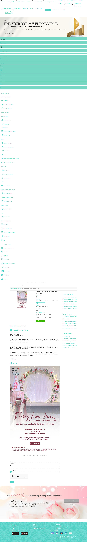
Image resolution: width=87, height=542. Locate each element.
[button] (1, 27)
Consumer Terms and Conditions (62, 526)
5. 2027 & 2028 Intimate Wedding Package (70, 306)
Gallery (24, 326)
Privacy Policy (58, 525)
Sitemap (12, 528)
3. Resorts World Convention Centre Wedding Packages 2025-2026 (70, 301)
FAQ (11, 524)
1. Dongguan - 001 (66, 336)
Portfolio (80, 0)
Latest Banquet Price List (50, 2)
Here (14, 359)
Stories (60, 3)
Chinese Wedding (69, 3)
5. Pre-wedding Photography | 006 (70, 345)
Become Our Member (27, 8)
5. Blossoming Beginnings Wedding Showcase (70, 325)
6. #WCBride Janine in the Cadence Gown (70, 347)
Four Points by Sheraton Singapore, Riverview (47, 300)
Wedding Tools (10, 2)
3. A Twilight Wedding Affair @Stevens (70, 321)
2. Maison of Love (66, 319)
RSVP (12, 481)
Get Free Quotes (20, 2)
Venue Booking (61, 0)
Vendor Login (17, 8)
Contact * (12, 461)
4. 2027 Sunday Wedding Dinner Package (70, 303)
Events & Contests (37, 2)
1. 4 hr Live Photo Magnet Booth (69, 297)
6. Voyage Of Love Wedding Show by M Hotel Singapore (70, 328)
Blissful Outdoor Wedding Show (39, 528)
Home (3, 2)
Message (40, 320)
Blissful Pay (13, 526)
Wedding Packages (77, 6)
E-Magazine (67, 6)
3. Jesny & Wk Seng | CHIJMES (69, 341)
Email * (11, 465)
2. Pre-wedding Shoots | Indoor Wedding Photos (70, 338)
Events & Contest (17, 288)
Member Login (38, 8)
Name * (11, 457)
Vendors (29, 2)
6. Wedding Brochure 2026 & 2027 (70, 308)
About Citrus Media (59, 528)
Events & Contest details (16, 326)
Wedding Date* (13, 470)
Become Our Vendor (6, 8)
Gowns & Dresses (72, 0)
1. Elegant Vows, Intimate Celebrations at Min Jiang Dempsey (70, 316)
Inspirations (78, 3)
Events (34, 524)
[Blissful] (15, 533)
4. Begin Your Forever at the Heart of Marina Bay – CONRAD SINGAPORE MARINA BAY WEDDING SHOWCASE (70, 323)
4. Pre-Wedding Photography (69, 343)
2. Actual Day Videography (68, 299)
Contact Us (58, 524)
